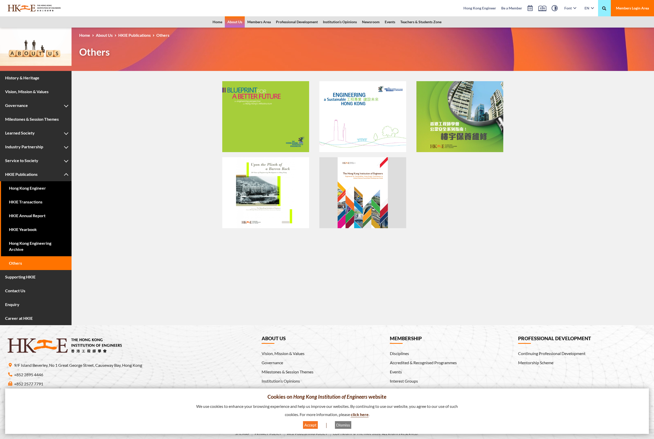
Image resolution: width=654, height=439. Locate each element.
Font (568, 8)
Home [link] (217, 22)
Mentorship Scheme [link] (535, 362)
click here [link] (360, 414)
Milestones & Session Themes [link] (287, 371)
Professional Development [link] (297, 22)
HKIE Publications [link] (134, 35)
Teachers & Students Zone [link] (420, 22)
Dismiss (343, 424)
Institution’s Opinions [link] (340, 22)
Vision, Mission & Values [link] (283, 353)
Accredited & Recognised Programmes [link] (423, 362)
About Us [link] (234, 22)
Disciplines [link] (399, 353)
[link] (47, 8)
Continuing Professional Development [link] (552, 353)
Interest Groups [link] (404, 381)
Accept (310, 424)
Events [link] (390, 22)
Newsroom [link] (371, 22)
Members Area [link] (259, 22)
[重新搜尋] (604, 8)
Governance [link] (272, 362)
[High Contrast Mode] (554, 9)
